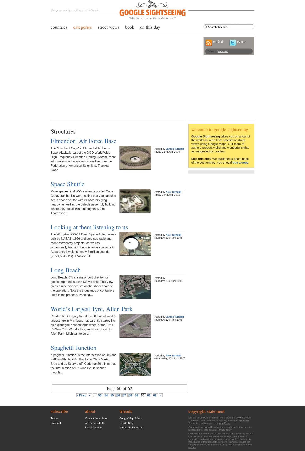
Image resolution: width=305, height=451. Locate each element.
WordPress (224, 423)
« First (81, 395)
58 (130, 395)
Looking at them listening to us (89, 227)
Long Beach (66, 270)
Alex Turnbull (173, 192)
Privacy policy (225, 430)
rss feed (218, 41)
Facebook (223, 51)
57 (124, 395)
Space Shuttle (67, 184)
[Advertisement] (152, 90)
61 (148, 395)
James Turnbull (175, 148)
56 (118, 395)
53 (99, 395)
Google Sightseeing (148, 10)
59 (136, 395)
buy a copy (240, 162)
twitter (241, 41)
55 (112, 395)
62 (154, 395)
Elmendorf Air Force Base (83, 140)
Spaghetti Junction (73, 347)
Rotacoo (244, 420)
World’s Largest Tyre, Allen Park (92, 308)
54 (106, 395)
